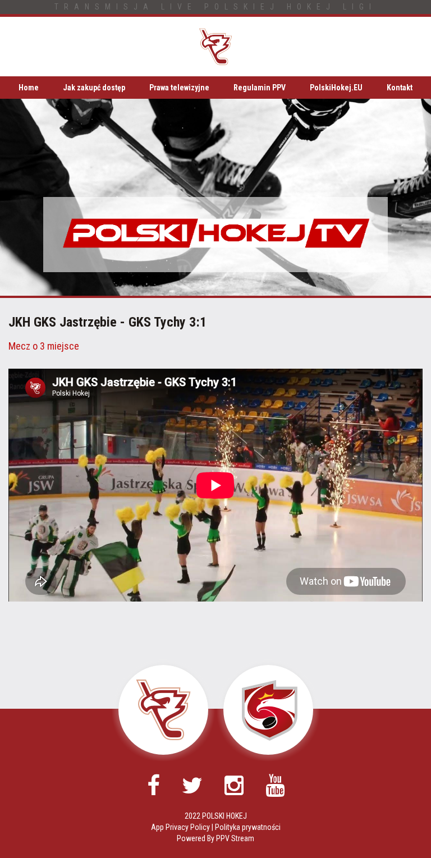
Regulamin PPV (259, 87)
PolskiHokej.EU (336, 87)
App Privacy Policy (180, 827)
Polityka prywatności (248, 827)
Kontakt (399, 87)
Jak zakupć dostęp (94, 87)
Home (29, 87)
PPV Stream (235, 838)
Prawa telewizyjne (179, 87)
